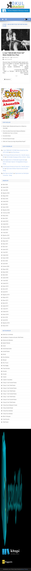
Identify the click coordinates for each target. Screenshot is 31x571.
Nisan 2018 (5, 325)
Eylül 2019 (5, 291)
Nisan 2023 (5, 215)
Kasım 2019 (5, 286)
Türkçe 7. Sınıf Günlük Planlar (10, 393)
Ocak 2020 (5, 280)
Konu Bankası (6, 357)
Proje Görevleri (6, 368)
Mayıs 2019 (5, 297)
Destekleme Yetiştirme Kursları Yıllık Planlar (13, 337)
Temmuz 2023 (6, 212)
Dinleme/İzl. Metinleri (8, 340)
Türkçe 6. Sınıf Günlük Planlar (10, 388)
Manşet (4, 360)
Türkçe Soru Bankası (8, 413)
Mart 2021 (5, 246)
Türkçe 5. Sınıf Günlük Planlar (10, 382)
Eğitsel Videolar (6, 343)
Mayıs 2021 (5, 241)
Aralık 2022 (5, 224)
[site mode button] (25, 19)
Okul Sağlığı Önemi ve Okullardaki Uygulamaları (14, 159)
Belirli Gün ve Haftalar (8, 334)
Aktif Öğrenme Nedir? (8, 173)
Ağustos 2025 (6, 193)
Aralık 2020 (5, 255)
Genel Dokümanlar (7, 348)
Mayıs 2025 (5, 195)
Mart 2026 (5, 184)
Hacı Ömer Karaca (15, 152)
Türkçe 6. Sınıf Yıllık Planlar (9, 391)
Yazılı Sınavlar (6, 419)
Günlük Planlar (6, 351)
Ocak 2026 (5, 190)
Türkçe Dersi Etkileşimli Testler (10, 405)
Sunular (5, 374)
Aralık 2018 (5, 311)
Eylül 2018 (5, 320)
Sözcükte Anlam (7, 135)
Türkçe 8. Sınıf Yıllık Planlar (9, 402)
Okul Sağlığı (5, 365)
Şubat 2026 (5, 187)
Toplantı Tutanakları (7, 379)
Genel (4, 345)
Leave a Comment (8, 59)
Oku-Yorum (5, 362)
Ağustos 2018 (6, 323)
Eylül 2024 (5, 204)
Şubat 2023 (5, 221)
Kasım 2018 (5, 314)
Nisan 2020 (5, 272)
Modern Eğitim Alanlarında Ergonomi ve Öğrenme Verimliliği (14, 127)
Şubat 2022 (5, 229)
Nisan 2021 (5, 243)
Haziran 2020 (6, 266)
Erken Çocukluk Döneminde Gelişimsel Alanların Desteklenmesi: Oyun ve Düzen (14, 132)
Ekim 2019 (5, 289)
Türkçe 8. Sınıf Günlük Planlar (10, 399)
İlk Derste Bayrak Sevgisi (8, 138)
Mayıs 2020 (5, 269)
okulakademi (15, 57)
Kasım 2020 (5, 258)
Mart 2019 (5, 303)
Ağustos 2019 (6, 294)
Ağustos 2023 (6, 210)
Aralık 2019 (5, 283)
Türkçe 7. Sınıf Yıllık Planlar (9, 396)
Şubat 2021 (5, 249)
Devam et (8, 79)
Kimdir (4, 354)
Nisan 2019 (5, 300)
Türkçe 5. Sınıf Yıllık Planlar (9, 385)
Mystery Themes (24, 569)
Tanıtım (4, 377)
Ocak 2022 (5, 232)
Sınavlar (5, 371)
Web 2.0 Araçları (7, 416)
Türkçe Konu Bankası (8, 410)
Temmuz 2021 (6, 238)
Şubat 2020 (5, 277)
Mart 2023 (5, 218)
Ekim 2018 (5, 317)
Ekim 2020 (5, 260)
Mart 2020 (5, 275)
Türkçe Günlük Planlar (8, 408)
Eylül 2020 (5, 263)
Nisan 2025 (5, 198)
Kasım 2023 (5, 207)
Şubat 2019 (5, 306)
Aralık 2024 (5, 201)
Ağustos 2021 (6, 235)
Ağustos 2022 (6, 227)
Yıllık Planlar (6, 422)
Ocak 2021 (5, 252)
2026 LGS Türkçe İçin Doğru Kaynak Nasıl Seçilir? (14, 141)
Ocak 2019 (5, 308)
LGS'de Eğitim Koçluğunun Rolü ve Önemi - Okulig (18, 157)
